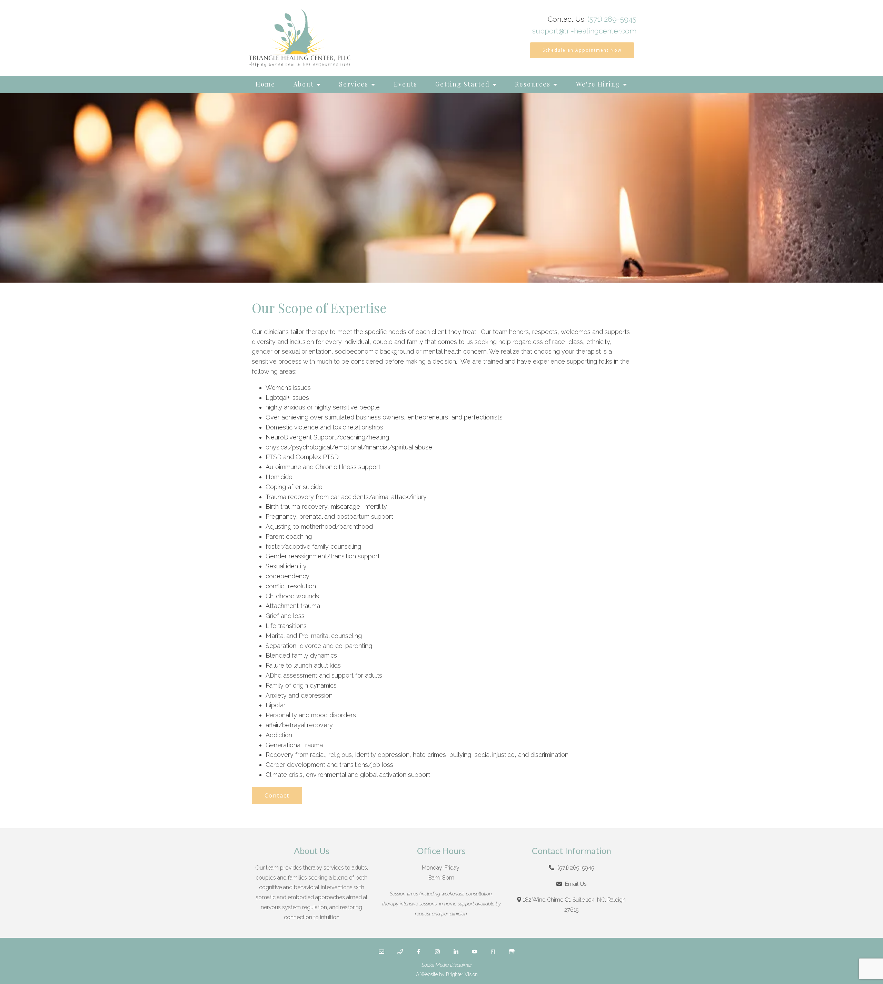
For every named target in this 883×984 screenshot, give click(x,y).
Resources (532, 84)
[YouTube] (474, 951)
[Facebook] (418, 951)
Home (265, 84)
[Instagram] (437, 951)
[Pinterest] (493, 951)
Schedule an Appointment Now (582, 50)
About (304, 84)
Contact (277, 795)
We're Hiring (598, 84)
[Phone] (400, 951)
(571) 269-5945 (611, 19)
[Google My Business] (511, 951)
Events (405, 84)
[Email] (381, 951)
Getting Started (462, 84)
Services (353, 84)
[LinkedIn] (456, 951)
